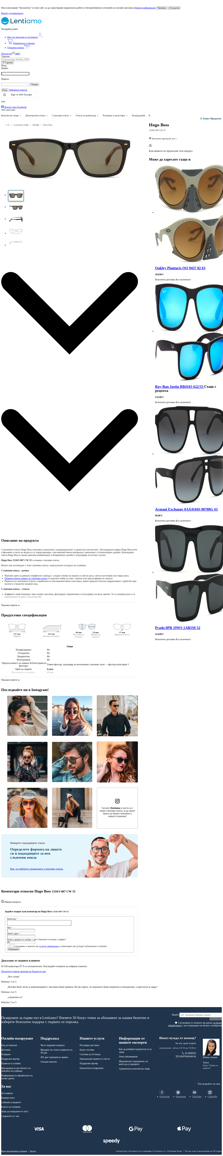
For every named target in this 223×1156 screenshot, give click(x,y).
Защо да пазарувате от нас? (14, 1111)
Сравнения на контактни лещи (134, 1068)
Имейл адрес (13, 933)
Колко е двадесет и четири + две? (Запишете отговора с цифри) (37, 939)
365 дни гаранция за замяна (54, 1057)
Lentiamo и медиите (11, 1102)
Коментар (12, 919)
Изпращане (13, 949)
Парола (5, 79)
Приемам (161, 8)
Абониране (216, 1019)
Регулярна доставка (89, 1045)
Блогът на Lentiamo (10, 1107)
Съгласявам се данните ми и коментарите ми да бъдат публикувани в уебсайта (60, 946)
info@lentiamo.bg (187, 1056)
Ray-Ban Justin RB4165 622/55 (179, 387)
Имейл (4, 68)
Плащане (5, 1054)
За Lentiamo (7, 1093)
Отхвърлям (174, 8)
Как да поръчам (9, 1045)
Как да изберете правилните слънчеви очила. (36, 868)
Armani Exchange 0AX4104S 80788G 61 (186, 509)
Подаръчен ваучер (10, 1059)
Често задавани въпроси (53, 1045)
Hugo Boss (47, 124)
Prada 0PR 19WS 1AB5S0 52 (177, 628)
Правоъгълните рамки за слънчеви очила (26, 578)
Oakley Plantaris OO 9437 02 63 (180, 268)
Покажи (34, 84)
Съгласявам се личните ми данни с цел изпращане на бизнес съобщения (195, 1024)
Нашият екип (8, 1097)
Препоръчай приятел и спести (95, 1059)
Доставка (5, 1049)
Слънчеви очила (21, 124)
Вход (4, 90)
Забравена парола (18, 90)
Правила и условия (10, 1063)
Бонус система (87, 1049)
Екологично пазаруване (91, 1068)
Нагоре (33, 1151)
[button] (16, 195)
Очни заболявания (128, 1056)
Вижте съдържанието (12, 13)
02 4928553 (190, 1053)
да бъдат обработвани (49, 946)
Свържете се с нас (10, 1116)
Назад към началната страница (14, 1151)
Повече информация (145, 8)
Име (10, 927)
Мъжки (35, 124)
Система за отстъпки (90, 1054)
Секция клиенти (49, 1061)
